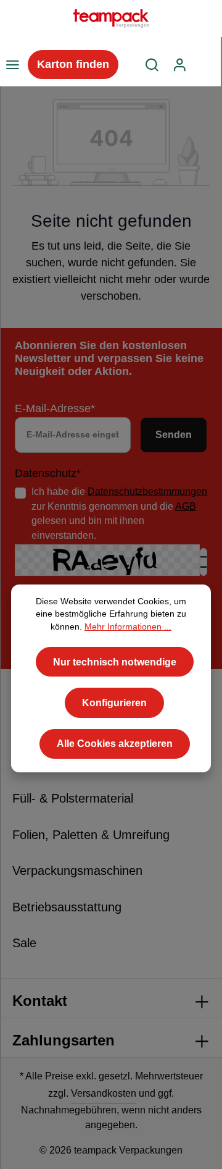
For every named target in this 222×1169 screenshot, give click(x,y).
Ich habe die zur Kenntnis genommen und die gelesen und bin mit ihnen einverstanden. (119, 513)
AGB (185, 506)
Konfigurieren (114, 703)
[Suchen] (152, 65)
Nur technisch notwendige (114, 662)
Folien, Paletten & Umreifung (91, 835)
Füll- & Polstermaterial (72, 798)
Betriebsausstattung (66, 907)
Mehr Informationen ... (127, 626)
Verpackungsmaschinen (77, 870)
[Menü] (12, 65)
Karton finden (73, 64)
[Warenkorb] (207, 65)
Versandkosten (103, 1093)
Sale (24, 943)
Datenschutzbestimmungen (147, 491)
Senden (173, 434)
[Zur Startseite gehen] (111, 18)
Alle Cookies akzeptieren (115, 743)
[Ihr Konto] (179, 65)
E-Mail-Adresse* (55, 408)
